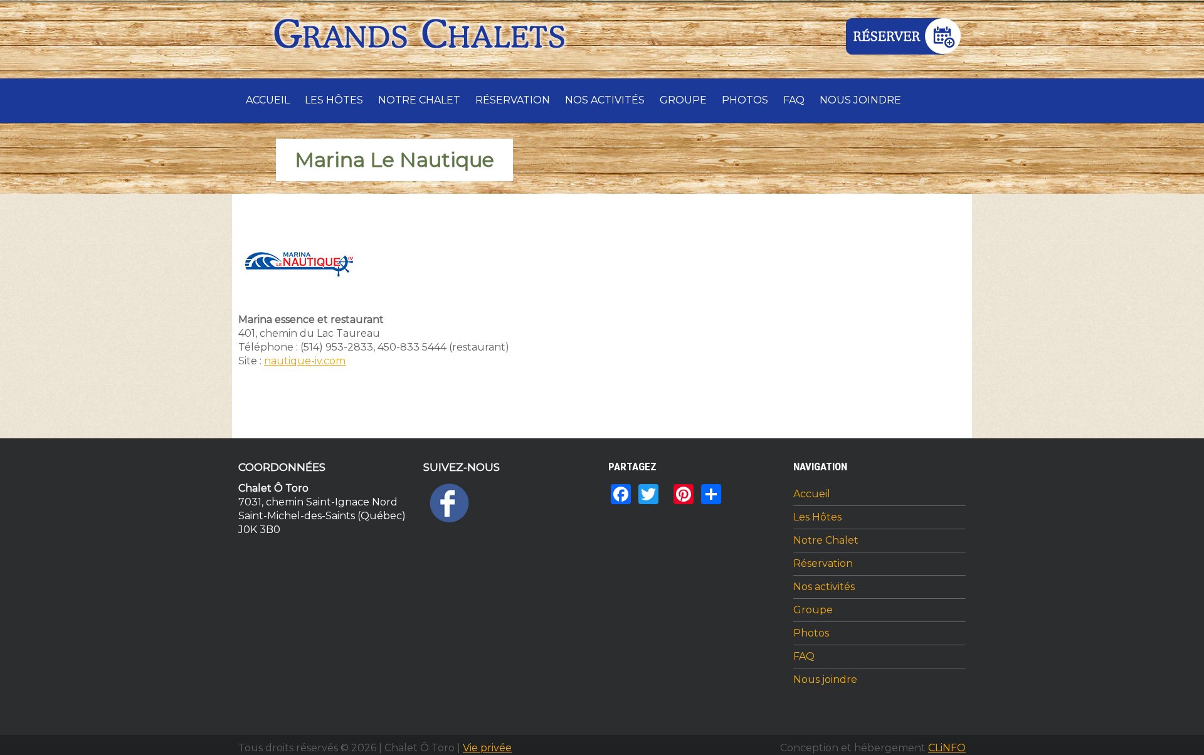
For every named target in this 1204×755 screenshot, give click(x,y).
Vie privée (487, 748)
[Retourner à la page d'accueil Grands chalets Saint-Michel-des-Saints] (422, 38)
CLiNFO (947, 748)
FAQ (794, 100)
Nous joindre (860, 100)
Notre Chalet (419, 100)
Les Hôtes (334, 100)
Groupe (683, 100)
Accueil (268, 100)
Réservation (512, 100)
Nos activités (605, 100)
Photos (745, 100)
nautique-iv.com (305, 361)
